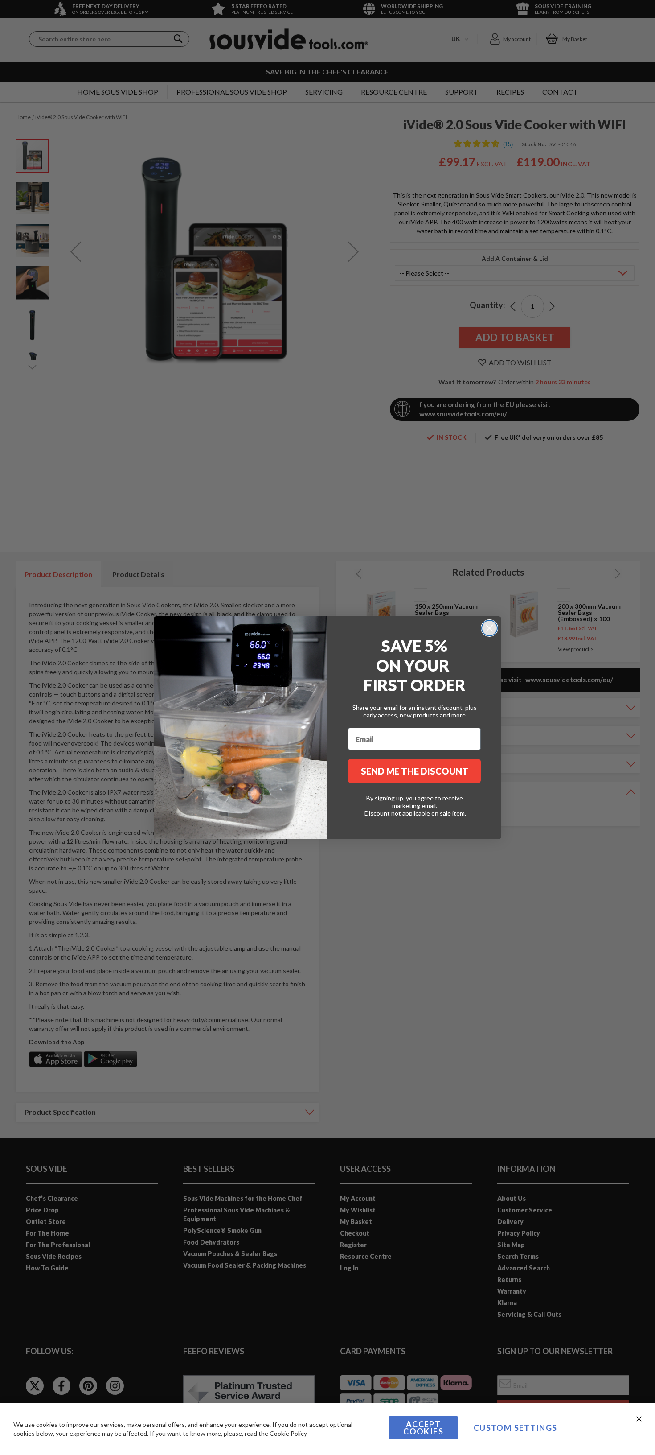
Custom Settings (515, 1428)
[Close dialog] (489, 628)
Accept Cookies (423, 1427)
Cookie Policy (288, 1433)
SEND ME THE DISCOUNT (414, 771)
